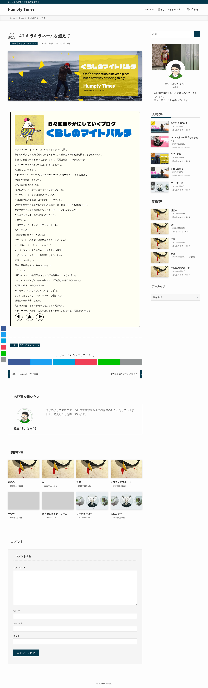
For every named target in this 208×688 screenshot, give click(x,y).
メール (18, 623)
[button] (19, 362)
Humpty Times (21, 9)
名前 (16, 610)
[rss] (194, 2)
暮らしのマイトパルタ (28, 44)
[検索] (198, 2)
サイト (16, 636)
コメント (19, 567)
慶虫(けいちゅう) (25, 428)
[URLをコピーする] (131, 362)
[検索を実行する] (197, 34)
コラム (14, 44)
